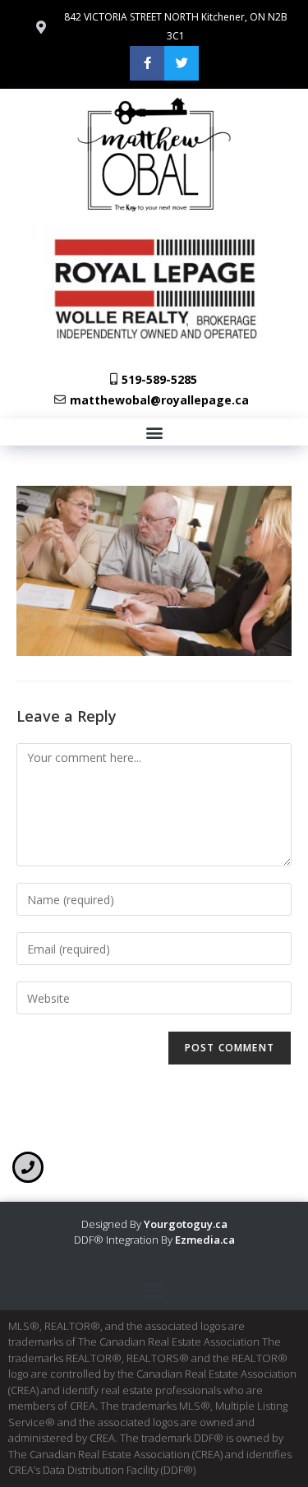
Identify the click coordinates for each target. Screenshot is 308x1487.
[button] (154, 432)
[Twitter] (181, 63)
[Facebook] (147, 63)
